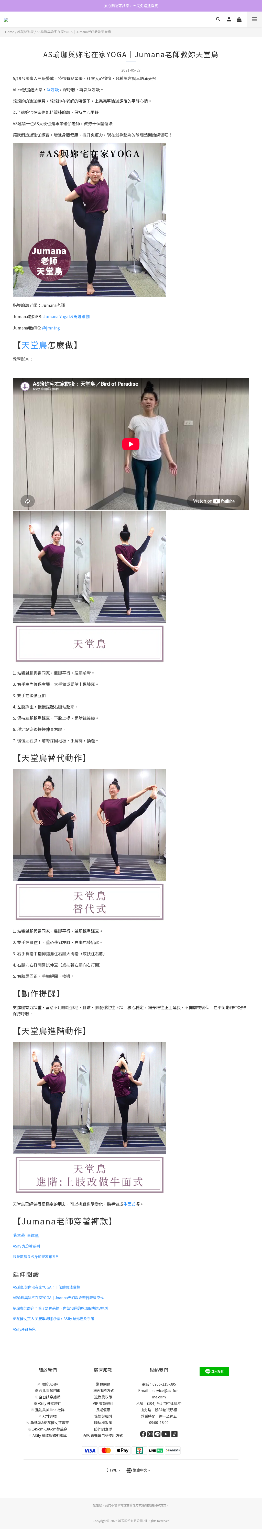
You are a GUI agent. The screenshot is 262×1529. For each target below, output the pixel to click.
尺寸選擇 (49, 1416)
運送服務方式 (103, 1390)
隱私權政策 (103, 1422)
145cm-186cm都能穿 (49, 1428)
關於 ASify (49, 1384)
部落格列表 (25, 31)
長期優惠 (103, 1409)
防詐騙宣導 (103, 1428)
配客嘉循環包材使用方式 (103, 1435)
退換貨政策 (103, 1396)
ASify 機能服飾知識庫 (49, 1435)
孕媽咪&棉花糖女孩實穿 (49, 1422)
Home (9, 31)
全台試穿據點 (49, 1396)
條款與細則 (103, 1416)
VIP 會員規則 (103, 1403)
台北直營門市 (49, 1390)
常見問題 (103, 1384)
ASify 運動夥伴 (49, 1403)
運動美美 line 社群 (49, 1409)
